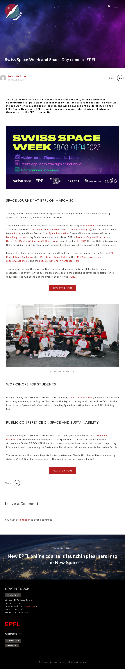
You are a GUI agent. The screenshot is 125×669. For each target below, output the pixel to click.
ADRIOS (82, 241)
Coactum (89, 225)
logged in (24, 519)
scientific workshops (80, 397)
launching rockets (16, 237)
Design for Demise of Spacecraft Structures (31, 241)
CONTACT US (13, 595)
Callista (65, 257)
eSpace (16, 233)
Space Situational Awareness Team (59, 260)
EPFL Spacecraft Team (88, 257)
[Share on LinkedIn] (120, 78)
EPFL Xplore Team (49, 257)
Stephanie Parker (18, 76)
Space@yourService (17, 260)
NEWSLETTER (13, 641)
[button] (62, 288)
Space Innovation (59, 233)
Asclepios (27, 257)
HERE (72, 276)
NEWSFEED (12, 645)
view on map (30, 606)
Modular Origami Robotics (91, 237)
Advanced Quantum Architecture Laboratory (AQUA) (61, 229)
